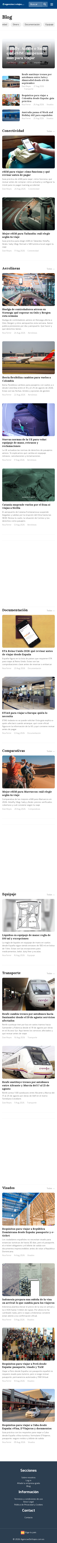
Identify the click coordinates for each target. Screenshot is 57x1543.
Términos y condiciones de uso (28, 1499)
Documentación (22, 24)
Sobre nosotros (28, 1477)
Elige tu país (30, 1532)
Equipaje (40, 24)
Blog (28, 1486)
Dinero (6, 24)
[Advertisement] (28, 573)
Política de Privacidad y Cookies (28, 1504)
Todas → (51, 131)
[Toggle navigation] (52, 4)
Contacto (29, 1517)
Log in (28, 1480)
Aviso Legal (28, 1502)
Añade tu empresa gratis (28, 1483)
